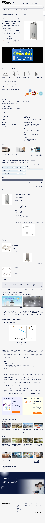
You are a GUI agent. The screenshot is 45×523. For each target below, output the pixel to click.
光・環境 (17, 505)
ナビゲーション (21, 7)
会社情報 (31, 3)
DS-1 (14, 248)
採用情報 (36, 3)
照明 (16, 503)
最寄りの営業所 (32, 382)
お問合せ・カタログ (26, 3)
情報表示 (17, 506)
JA (13, 2)
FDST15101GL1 (18, 197)
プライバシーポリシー (38, 505)
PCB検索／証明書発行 (28, 503)
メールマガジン (37, 503)
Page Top (40, 499)
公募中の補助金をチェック (37, 412)
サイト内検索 (42, 3)
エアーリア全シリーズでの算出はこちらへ (35, 186)
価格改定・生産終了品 (28, 505)
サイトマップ (40, 3)
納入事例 (17, 508)
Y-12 (13, 270)
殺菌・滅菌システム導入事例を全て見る (9, 466)
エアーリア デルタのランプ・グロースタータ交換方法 (12, 292)
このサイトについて (38, 506)
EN (14, 2)
